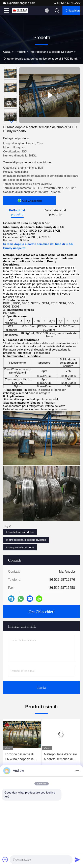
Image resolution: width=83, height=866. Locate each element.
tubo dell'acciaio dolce (20, 532)
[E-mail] (29, 598)
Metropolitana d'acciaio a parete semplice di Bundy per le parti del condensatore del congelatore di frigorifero (60, 757)
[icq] (39, 598)
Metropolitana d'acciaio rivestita (26, 539)
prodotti (21, 51)
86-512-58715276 (68, 2)
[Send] (77, 859)
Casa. (7, 51)
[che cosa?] (21, 599)
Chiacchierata (73, 10)
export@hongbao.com (21, 2)
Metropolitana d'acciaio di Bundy (52, 51)
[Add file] (5, 859)
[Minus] (77, 770)
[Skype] (11, 598)
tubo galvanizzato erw (20, 547)
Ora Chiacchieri (42, 611)
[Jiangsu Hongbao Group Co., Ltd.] (20, 10)
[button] (11, 121)
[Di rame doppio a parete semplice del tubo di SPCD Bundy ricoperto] (49, 95)
